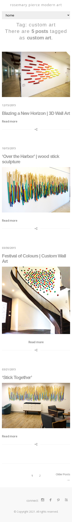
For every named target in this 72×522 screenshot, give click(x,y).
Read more (9, 121)
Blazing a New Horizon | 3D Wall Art (36, 113)
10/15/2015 (9, 148)
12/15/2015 (9, 105)
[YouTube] (66, 500)
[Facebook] (50, 500)
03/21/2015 (9, 369)
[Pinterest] (58, 500)
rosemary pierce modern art (36, 5)
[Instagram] (42, 500)
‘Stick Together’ (17, 377)
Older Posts (63, 474)
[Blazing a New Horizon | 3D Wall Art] (36, 74)
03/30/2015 (9, 248)
